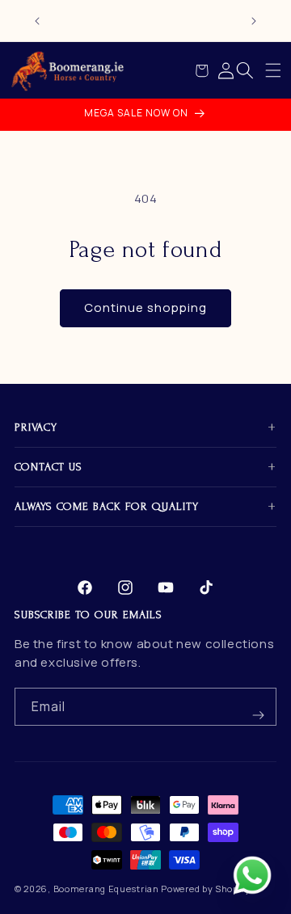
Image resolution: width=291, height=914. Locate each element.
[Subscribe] (258, 707)
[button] (273, 70)
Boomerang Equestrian (106, 888)
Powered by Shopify (206, 888)
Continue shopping (145, 307)
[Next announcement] (254, 21)
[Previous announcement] (37, 21)
